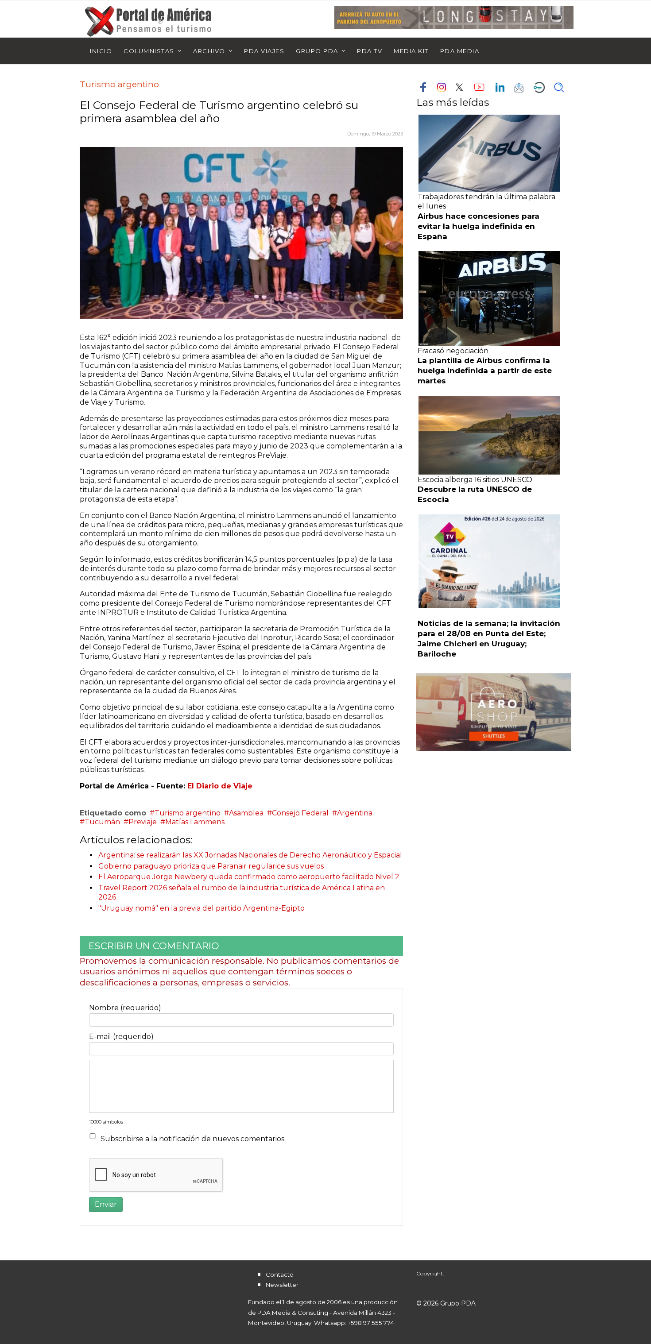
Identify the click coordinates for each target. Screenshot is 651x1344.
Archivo (209, 50)
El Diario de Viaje (219, 786)
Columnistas (149, 50)
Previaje (142, 822)
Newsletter (282, 1284)
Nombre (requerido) (125, 1008)
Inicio (101, 50)
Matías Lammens (195, 822)
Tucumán (102, 822)
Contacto (280, 1274)
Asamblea (246, 813)
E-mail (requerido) (121, 1036)
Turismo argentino (188, 813)
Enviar (106, 1204)
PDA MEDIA (460, 50)
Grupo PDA (317, 50)
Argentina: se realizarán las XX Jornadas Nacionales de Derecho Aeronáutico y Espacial (250, 855)
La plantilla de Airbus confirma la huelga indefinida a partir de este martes (485, 370)
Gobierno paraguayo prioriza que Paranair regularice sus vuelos (211, 866)
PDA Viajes (264, 50)
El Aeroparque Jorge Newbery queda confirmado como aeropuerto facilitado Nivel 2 (248, 877)
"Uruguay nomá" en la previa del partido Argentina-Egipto (201, 908)
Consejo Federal (300, 813)
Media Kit (411, 50)
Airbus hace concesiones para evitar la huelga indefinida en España (478, 226)
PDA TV (369, 50)
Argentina (354, 813)
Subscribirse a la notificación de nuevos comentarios (192, 1139)
